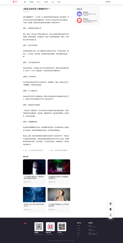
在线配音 (31, 2)
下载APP (59, 2)
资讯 (53, 2)
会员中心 (39, 2)
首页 (25, 2)
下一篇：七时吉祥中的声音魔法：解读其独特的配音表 (59, 150)
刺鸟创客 (78, 228)
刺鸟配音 (78, 225)
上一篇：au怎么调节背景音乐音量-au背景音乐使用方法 (33, 150)
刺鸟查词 (78, 233)
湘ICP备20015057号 (71, 240)
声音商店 (46, 2)
